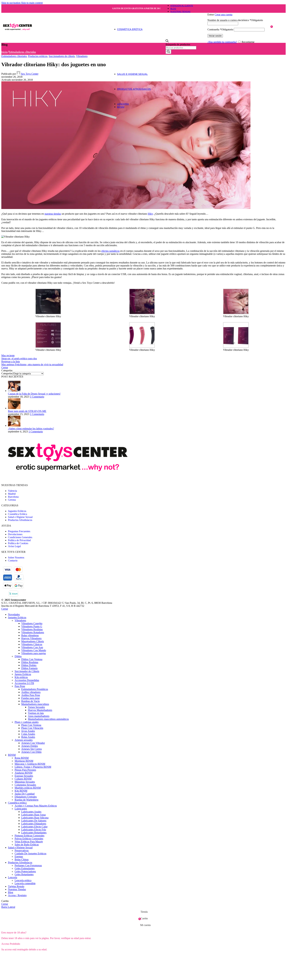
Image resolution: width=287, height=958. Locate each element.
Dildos (18, 656)
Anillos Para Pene (30, 695)
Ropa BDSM (22, 757)
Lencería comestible (25, 883)
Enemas (19, 856)
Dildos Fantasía (29, 668)
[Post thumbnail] (14, 390)
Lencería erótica (23, 880)
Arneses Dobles (29, 746)
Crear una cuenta (223, 14)
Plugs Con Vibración (32, 728)
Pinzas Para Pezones (25, 769)
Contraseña (220, 29)
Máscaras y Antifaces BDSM (30, 763)
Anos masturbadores (38, 716)
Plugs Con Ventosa (31, 725)
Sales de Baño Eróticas (27, 844)
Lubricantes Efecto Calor (34, 826)
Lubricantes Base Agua (33, 814)
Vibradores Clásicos (31, 644)
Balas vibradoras (30, 635)
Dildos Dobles (28, 665)
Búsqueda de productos (178, 44)
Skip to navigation (11, 2)
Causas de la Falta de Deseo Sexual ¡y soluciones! (34, 393)
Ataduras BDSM (23, 772)
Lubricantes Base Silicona (34, 817)
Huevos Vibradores (31, 638)
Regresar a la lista (10, 361)
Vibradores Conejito (31, 623)
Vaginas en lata (36, 713)
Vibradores (82, 56)
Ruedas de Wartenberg (26, 799)
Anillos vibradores (31, 692)
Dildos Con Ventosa (31, 659)
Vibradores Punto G (31, 626)
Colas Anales (28, 734)
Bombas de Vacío (30, 701)
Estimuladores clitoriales (22, 52)
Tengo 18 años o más (14, 955)
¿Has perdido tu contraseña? (222, 42)
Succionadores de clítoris (62, 56)
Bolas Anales (28, 737)
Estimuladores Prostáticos (34, 689)
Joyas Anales (28, 731)
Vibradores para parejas (33, 653)
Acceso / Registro (17, 895)
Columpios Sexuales (25, 784)
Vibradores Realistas (32, 629)
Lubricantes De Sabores (33, 820)
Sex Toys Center (29, 73)
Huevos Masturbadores (40, 710)
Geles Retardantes (24, 874)
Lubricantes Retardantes (34, 832)
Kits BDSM (21, 790)
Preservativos (22, 850)
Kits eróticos (21, 677)
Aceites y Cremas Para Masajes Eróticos (36, 805)
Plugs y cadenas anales (27, 722)
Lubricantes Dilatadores (33, 823)
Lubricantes (21, 808)
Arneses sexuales (24, 740)
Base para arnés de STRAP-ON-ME (27, 411)
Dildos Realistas (29, 662)
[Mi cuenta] (238, 9)
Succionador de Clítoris (27, 671)
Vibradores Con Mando (33, 650)
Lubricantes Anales (31, 811)
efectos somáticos (110, 251)
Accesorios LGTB (24, 683)
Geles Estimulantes (25, 868)
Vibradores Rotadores (32, 632)
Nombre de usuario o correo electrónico (235, 20)
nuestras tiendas (53, 213)
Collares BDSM (23, 778)
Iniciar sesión (215, 36)
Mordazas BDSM (24, 760)
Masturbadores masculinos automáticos (48, 719)
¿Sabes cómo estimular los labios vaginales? (31, 428)
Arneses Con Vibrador (33, 743)
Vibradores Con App (32, 647)
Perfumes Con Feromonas (28, 865)
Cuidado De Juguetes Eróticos (30, 853)
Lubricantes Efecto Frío (33, 829)
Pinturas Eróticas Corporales (29, 835)
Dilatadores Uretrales (26, 796)
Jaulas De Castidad (25, 793)
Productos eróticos (37, 56)
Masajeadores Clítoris (32, 641)
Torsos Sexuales (36, 707)
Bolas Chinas (22, 859)
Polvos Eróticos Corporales (29, 838)
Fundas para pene (30, 698)
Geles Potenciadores (25, 871)
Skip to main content (32, 2)
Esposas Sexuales (24, 775)
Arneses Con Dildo (31, 751)
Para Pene (20, 686)
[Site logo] (17, 40)
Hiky (150, 213)
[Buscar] (168, 51)
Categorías (6, 373)
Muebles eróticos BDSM (28, 787)
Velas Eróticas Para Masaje (29, 841)
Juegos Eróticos (23, 674)
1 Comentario (37, 396)
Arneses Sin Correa (31, 749)
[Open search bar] (167, 41)
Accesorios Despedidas (27, 680)
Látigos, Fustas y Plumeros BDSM (33, 766)
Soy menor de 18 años (40, 955)
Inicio (4, 52)
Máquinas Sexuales (25, 781)
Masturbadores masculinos (35, 704)
